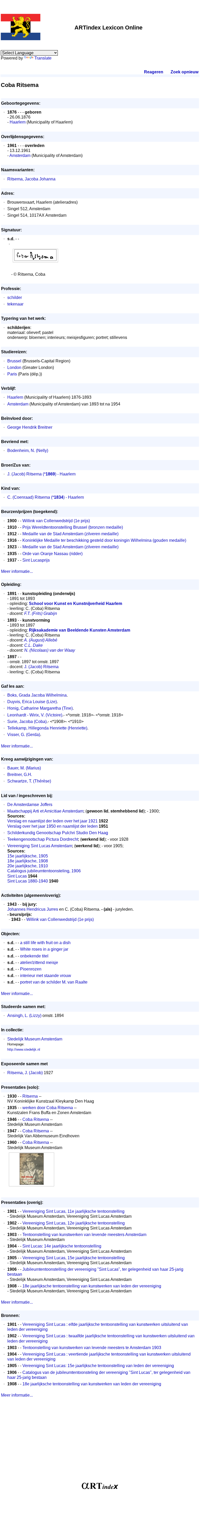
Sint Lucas (17, 876)
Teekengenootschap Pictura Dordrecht (42, 839)
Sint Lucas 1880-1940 (27, 881)
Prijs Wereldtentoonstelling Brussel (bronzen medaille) (72, 527)
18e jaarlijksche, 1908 (27, 861)
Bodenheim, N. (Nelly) (27, 450)
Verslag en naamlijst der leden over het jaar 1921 (52, 821)
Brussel (14, 361)
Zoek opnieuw (184, 72)
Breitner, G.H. (19, 774)
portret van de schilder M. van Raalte (54, 982)
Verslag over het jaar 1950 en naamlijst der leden (52, 826)
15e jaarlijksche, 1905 (27, 856)
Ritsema (30, 1096)
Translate (43, 58)
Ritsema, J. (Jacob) (25, 1072)
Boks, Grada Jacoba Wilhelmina (37, 695)
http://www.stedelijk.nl (23, 1049)
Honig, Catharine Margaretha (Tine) (40, 708)
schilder (14, 297)
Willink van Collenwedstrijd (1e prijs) (56, 521)
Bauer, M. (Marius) (24, 768)
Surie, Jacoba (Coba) (27, 721)
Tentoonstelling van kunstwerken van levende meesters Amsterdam (84, 1234)
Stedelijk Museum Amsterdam (34, 1039)
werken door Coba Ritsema (47, 1107)
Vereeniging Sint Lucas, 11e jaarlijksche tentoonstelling (73, 1211)
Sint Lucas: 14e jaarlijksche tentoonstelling (61, 1246)
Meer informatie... (17, 571)
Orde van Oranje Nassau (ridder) (52, 553)
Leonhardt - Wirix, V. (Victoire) (34, 715)
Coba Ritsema (35, 1119)
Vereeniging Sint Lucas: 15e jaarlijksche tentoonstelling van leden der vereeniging (98, 1365)
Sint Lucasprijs (36, 560)
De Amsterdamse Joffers (29, 804)
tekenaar (15, 304)
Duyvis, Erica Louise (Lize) (32, 701)
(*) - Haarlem (59, 474)
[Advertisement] (100, 1442)
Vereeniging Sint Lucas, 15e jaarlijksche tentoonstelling (73, 1258)
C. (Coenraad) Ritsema (28, 497)
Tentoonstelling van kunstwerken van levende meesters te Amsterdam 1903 (91, 1347)
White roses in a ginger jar (44, 949)
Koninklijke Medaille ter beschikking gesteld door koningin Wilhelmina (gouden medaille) (104, 540)
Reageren (153, 72)
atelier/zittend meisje (39, 962)
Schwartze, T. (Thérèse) (29, 781)
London (14, 367)
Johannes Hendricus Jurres (32, 909)
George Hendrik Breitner (29, 427)
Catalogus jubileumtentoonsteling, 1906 (44, 871)
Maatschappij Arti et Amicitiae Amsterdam (45, 811)
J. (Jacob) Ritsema (24, 474)
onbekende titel (34, 956)
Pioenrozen (30, 969)
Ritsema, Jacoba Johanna (31, 179)
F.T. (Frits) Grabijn (40, 613)
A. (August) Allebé (40, 640)
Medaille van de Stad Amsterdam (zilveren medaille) (70, 534)
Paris (12, 374)
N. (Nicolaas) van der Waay (49, 650)
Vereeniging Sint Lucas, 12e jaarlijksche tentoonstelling (73, 1223)
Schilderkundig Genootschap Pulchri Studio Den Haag (57, 833)
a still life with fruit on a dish (45, 942)
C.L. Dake (33, 645)
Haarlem (18, 122)
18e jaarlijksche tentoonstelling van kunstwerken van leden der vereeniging (91, 1286)
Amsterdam (19, 155)
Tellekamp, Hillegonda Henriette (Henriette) (47, 728)
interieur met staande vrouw (45, 975)
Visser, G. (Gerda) (23, 734)
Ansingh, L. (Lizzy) (24, 1015)
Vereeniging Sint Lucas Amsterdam (39, 846)
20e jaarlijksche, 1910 (27, 866)
